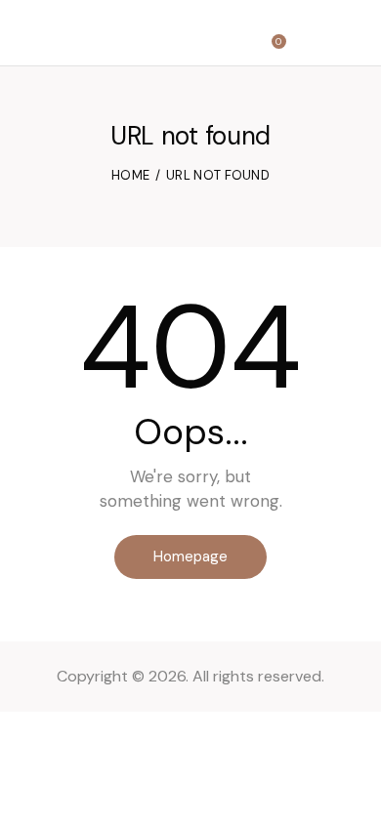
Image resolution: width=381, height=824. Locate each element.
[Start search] (313, 36)
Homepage (190, 556)
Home (130, 175)
